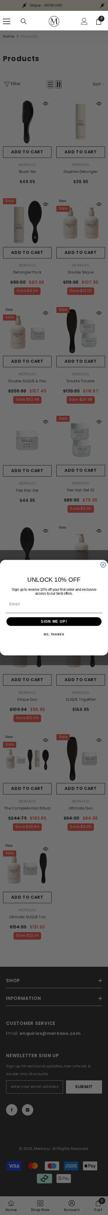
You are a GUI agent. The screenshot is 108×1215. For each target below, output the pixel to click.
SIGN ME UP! (54, 621)
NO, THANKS (54, 634)
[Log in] (84, 21)
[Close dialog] (103, 564)
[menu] (6, 21)
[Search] (23, 21)
